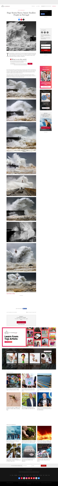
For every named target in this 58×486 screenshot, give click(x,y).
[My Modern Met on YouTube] (31, 478)
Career (24, 475)
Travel (43, 475)
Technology (40, 475)
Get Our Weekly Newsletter (31, 312)
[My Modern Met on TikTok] (34, 478)
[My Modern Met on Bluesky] (39, 478)
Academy (46, 475)
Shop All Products (47, 351)
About (19, 482)
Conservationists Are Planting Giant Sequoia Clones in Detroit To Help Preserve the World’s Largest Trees (14, 459)
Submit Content (28, 482)
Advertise (33, 482)
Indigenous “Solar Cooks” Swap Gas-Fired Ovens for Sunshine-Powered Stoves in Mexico (44, 459)
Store (49, 475)
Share (25, 308)
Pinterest (46, 35)
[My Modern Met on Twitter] (24, 478)
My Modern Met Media (45, 38)
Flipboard (42, 36)
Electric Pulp (50, 482)
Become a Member (21, 322)
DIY (22, 475)
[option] (30, 346)
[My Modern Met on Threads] (36, 478)
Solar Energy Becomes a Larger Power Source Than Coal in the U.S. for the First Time (44, 389)
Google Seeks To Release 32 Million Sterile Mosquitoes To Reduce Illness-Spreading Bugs (13, 408)
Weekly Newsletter (46, 34)
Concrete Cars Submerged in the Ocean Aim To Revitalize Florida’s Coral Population (28, 459)
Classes (31, 475)
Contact (31, 482)
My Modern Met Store (11, 351)
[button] (38, 6)
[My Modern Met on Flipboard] (29, 478)
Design (12, 475)
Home (19, 10)
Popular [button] (33, 6)
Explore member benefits (21, 324)
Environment (22, 10)
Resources (27, 475)
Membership (54, 6)
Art (10, 475)
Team (24, 482)
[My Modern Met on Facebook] (19, 478)
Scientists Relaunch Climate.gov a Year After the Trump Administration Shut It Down (28, 389)
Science (37, 475)
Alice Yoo (20, 17)
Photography (15, 475)
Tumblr (48, 35)
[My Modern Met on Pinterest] (22, 478)
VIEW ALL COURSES (46, 86)
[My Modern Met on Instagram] (27, 478)
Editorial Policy (22, 482)
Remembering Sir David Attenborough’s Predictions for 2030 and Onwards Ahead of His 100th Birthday (44, 408)
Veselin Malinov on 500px (11, 293)
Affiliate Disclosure (37, 482)
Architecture (19, 475)
